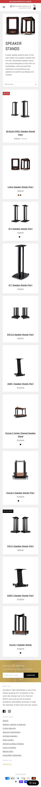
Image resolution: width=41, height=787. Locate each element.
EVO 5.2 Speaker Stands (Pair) (20, 334)
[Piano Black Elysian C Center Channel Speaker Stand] (20, 444)
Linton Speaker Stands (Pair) (20, 187)
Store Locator (8, 740)
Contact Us (7, 764)
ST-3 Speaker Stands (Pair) (21, 229)
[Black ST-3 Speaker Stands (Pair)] (19, 236)
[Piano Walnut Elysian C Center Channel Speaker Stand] (18, 444)
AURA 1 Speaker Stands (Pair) (20, 384)
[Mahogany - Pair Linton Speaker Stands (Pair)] (20, 195)
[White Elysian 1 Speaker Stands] (22, 653)
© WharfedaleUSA (20, 774)
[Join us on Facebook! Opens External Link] (4, 711)
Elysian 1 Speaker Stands (20, 645)
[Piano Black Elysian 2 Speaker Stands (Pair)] (18, 500)
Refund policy (8, 751)
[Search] (34, 6)
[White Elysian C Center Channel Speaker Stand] (22, 444)
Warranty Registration (11, 732)
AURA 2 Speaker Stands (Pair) (20, 595)
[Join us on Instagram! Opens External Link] (9, 711)
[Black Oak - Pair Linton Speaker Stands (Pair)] (22, 195)
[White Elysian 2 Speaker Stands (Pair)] (22, 500)
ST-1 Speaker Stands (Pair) (20, 285)
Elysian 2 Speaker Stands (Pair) (20, 493)
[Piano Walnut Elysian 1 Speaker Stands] (18, 653)
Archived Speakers (10, 736)
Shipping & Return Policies (13, 743)
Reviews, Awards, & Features (14, 724)
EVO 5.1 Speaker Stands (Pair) (20, 546)
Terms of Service (9, 747)
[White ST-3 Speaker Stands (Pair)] (21, 236)
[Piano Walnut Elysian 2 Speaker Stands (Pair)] (20, 500)
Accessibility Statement (12, 755)
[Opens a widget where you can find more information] (33, 783)
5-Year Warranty (9, 728)
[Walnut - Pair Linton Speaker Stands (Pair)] (18, 195)
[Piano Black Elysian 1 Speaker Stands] (20, 653)
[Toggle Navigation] (4, 7)
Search (5, 720)
